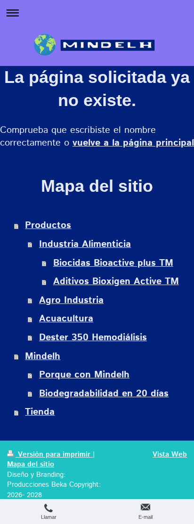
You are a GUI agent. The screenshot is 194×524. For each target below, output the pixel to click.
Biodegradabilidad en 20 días (104, 394)
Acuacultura (66, 319)
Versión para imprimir (54, 455)
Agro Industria (71, 300)
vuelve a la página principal (133, 143)
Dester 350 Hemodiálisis (93, 337)
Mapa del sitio (30, 464)
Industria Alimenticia (85, 244)
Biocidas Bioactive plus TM (113, 263)
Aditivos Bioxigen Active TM (116, 281)
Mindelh (42, 356)
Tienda (40, 412)
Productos (48, 225)
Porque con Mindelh (84, 375)
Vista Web (170, 455)
